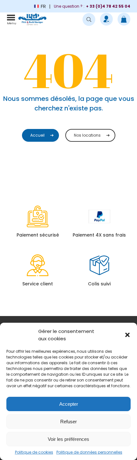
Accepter (68, 404)
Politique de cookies (34, 452)
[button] (127, 335)
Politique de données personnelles (89, 452)
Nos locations (87, 135)
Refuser (68, 421)
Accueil (37, 135)
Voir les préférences (68, 439)
